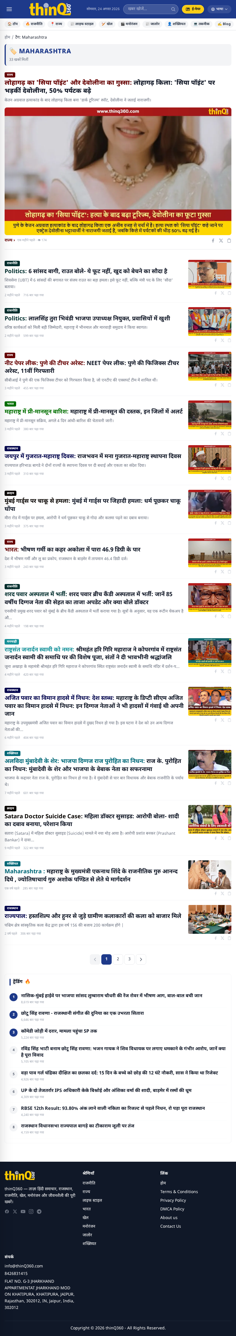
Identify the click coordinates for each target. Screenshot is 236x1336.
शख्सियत (12, 753)
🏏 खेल (107, 24)
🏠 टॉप (12, 24)
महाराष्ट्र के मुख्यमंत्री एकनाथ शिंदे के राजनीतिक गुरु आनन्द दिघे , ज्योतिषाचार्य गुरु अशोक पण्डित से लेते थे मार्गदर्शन (91, 876)
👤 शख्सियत (176, 24)
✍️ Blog (224, 24)
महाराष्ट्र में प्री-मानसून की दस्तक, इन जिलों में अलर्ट (94, 412)
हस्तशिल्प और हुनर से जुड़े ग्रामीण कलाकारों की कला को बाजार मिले (93, 916)
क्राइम (10, 493)
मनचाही (12, 642)
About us (169, 1218)
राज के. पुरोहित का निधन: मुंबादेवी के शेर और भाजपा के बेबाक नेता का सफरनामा (93, 765)
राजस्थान (12, 449)
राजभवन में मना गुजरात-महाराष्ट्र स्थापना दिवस (93, 456)
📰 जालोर (152, 24)
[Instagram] (31, 1211)
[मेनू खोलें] (9, 9)
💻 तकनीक (201, 24)
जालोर (87, 1235)
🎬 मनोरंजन (129, 24)
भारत (10, 404)
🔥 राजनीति (34, 24)
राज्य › (10, 240)
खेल (85, 1218)
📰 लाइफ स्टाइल (82, 24)
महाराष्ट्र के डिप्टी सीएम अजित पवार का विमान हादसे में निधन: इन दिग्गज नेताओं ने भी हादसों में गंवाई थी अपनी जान (94, 706)
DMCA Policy (172, 1209)
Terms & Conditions (179, 1192)
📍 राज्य (56, 24)
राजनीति (12, 263)
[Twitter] (15, 1211)
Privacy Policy (173, 1200)
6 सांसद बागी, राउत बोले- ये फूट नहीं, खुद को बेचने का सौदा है (86, 271)
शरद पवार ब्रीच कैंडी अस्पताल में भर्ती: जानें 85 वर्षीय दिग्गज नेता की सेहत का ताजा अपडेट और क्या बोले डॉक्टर (88, 598)
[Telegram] (39, 1211)
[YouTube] (23, 1211)
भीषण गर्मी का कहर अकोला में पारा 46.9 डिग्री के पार (72, 550)
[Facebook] (7, 1211)
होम (7, 37)
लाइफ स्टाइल (92, 1200)
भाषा (219, 9)
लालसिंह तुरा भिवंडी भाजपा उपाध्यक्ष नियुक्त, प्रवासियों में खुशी (87, 319)
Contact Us (170, 1226)
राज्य (10, 355)
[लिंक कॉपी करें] (229, 240)
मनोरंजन (89, 1226)
